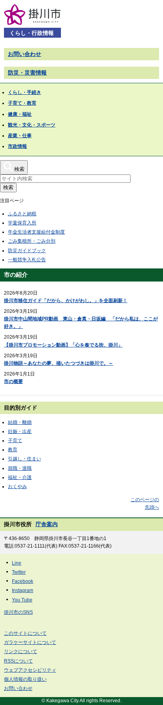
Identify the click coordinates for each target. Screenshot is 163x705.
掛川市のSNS (18, 612)
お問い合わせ (24, 54)
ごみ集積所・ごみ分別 (31, 241)
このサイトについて (25, 633)
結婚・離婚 (20, 422)
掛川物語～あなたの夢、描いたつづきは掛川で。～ (58, 363)
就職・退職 (20, 468)
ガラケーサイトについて (30, 642)
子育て (15, 440)
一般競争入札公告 (27, 259)
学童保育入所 (22, 223)
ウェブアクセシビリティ (30, 670)
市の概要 (13, 381)
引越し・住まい (24, 459)
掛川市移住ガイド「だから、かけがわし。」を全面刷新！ (65, 300)
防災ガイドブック (27, 250)
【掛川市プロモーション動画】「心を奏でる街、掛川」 (63, 345)
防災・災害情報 (27, 72)
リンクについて (20, 651)
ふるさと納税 (22, 213)
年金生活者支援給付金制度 (36, 232)
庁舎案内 (47, 524)
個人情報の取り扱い (25, 679)
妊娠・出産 (20, 431)
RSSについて (18, 661)
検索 (8, 187)
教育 (12, 449)
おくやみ (17, 486)
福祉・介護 (20, 477)
